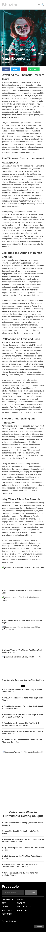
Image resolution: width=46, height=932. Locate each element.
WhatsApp (34, 69)
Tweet (15, 69)
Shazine (10, 4)
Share (6, 69)
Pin (24, 69)
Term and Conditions (9, 921)
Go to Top (39, 927)
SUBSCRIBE (31, 892)
